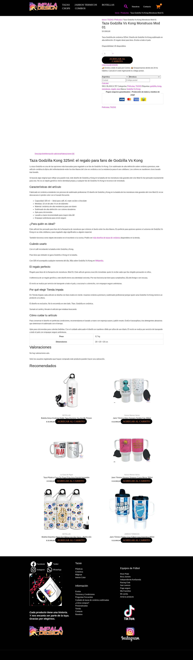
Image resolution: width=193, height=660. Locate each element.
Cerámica (79, 572)
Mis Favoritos (125, 591)
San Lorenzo (125, 585)
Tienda (78, 609)
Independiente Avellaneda (130, 580)
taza (118, 89)
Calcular (105, 83)
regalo (113, 89)
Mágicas (78, 575)
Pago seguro (125, 588)
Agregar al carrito (117, 60)
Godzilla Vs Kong (133, 89)
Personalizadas (81, 606)
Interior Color (80, 577)
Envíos (78, 591)
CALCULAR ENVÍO (110, 65)
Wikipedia (99, 261)
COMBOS (80, 8)
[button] (126, 6)
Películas (118, 20)
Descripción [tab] (39, 154)
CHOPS (66, 8)
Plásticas (79, 569)
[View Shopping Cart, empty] (158, 6)
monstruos (106, 89)
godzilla (153, 86)
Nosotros (136, 7)
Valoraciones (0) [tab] (67, 154)
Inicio (104, 20)
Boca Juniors (125, 577)
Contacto (147, 7)
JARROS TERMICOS (86, 4)
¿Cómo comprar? (82, 603)
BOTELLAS (108, 4)
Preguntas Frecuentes (84, 597)
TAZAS (66, 4)
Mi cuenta (124, 594)
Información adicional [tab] (52, 154)
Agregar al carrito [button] (71, 421)
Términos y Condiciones (85, 594)
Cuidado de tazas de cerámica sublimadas (92, 600)
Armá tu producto (127, 597)
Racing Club (125, 582)
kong (159, 86)
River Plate (124, 574)
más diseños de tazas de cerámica (106, 238)
